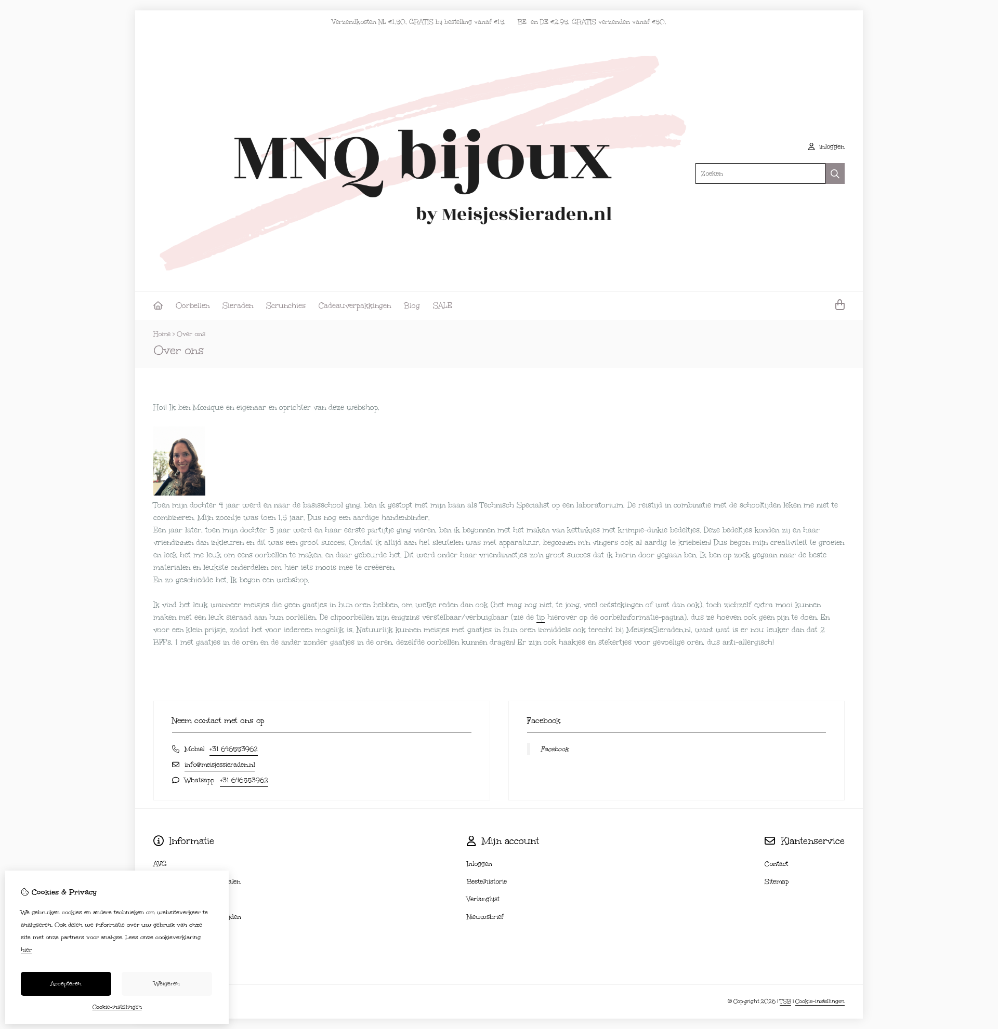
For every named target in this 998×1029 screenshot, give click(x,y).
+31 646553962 (233, 749)
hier (26, 950)
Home (161, 334)
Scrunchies (286, 306)
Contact (776, 864)
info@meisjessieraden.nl (220, 764)
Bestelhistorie (487, 881)
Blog (412, 306)
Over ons (191, 334)
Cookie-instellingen (820, 1001)
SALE (442, 306)
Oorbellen (192, 306)
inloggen (831, 146)
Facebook (555, 749)
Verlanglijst (483, 899)
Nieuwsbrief (485, 917)
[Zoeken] (835, 173)
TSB (785, 1001)
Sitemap (777, 881)
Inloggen (479, 864)
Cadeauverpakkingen (355, 306)
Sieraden (237, 306)
